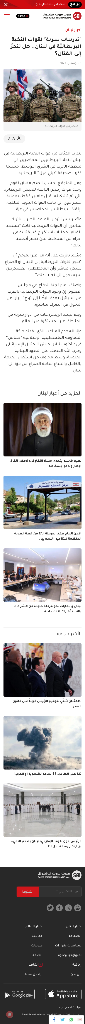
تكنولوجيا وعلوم (70, 955)
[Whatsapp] (71, 1019)
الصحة (37, 955)
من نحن (76, 975)
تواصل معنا (33, 975)
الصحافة (75, 936)
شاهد (34, 965)
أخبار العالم (34, 927)
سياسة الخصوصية (70, 1007)
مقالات (37, 936)
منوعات (36, 946)
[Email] (79, 1019)
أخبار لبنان (73, 30)
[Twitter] (62, 1019)
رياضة (77, 965)
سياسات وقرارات (68, 946)
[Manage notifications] (9, 1014)
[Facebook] (54, 1019)
